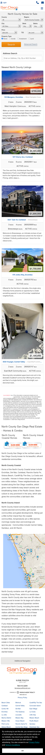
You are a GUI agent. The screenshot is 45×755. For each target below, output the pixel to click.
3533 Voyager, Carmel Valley (23, 361)
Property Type (7, 36)
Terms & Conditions (12, 745)
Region (26, 17)
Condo (13, 39)
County (4, 17)
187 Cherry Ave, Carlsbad (22, 157)
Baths (35, 23)
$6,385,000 (35, 150)
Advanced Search (30, 44)
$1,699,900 (35, 213)
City (3, 23)
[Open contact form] (42, 2)
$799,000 (36, 90)
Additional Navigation (23, 661)
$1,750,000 (35, 268)
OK (22, 750)
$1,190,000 (35, 355)
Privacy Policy (22, 697)
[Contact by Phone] (37, 2)
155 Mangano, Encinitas (22, 97)
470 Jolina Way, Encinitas (22, 274)
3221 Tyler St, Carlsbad (22, 219)
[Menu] (41, 8)
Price (3, 30)
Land (32, 39)
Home (5, 39)
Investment (23, 39)
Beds (24, 23)
